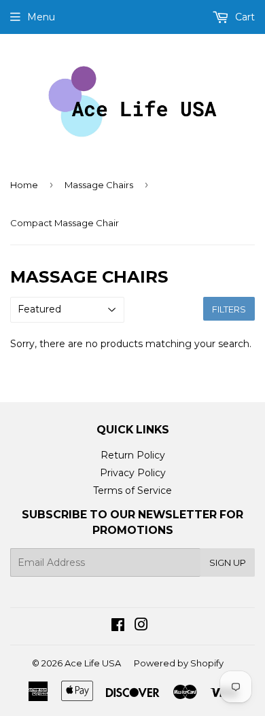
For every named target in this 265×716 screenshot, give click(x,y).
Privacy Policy (133, 473)
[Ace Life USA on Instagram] (141, 626)
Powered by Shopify (179, 663)
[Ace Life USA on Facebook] (118, 626)
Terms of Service (132, 490)
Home (24, 184)
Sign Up (227, 562)
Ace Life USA (93, 663)
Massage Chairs (99, 184)
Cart (243, 17)
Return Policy (133, 455)
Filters (229, 309)
